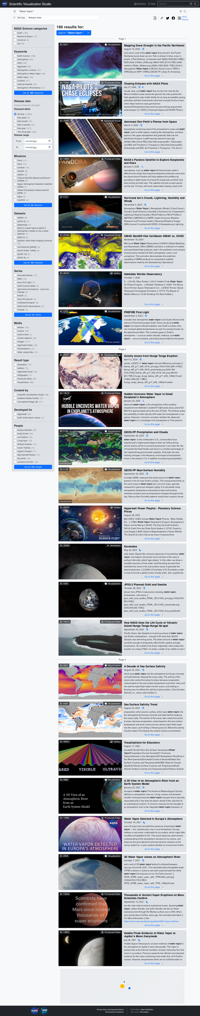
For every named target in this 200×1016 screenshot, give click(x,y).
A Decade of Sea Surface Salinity (144, 666)
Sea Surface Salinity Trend (140, 704)
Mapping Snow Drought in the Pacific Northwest (154, 45)
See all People (33, 467)
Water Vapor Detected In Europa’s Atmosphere (153, 818)
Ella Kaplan (144, 1012)
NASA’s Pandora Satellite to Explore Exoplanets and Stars (154, 161)
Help (152, 3)
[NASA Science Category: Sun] (143, 87)
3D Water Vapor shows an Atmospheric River (152, 856)
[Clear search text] (190, 3)
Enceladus (130, 546)
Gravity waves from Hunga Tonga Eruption (151, 355)
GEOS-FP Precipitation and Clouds (146, 431)
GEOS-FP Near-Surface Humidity (144, 470)
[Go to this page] (90, 60)
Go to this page (152, 75)
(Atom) (185, 19)
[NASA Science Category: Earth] (143, 49)
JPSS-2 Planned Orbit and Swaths (145, 584)
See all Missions (33, 205)
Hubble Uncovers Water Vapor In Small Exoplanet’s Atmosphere (148, 395)
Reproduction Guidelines (114, 1012)
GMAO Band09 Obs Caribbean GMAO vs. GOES (154, 235)
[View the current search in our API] (155, 18)
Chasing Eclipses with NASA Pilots (146, 83)
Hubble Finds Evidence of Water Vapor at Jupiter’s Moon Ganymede (150, 934)
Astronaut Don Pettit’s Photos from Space (150, 121)
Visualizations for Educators (142, 742)
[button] (88, 32)
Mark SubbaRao (147, 1010)
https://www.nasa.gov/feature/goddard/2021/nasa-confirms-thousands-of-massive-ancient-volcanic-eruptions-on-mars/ (151, 923)
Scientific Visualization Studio (30, 3)
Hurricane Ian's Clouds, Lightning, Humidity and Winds (154, 199)
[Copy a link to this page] (162, 18)
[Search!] (195, 3)
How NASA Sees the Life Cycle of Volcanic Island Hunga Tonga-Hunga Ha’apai (150, 624)
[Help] (14, 11)
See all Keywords (33, 92)
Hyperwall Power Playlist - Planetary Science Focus (152, 510)
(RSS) (184, 16)
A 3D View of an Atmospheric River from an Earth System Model (151, 782)
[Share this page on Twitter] (167, 18)
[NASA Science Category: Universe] (142, 166)
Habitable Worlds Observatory (143, 273)
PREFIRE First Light (136, 312)
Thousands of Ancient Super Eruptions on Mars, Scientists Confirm (154, 896)
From (18, 141)
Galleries (141, 3)
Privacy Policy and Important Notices (110, 1010)
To (17, 147)
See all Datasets (33, 262)
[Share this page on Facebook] (173, 18)
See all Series (33, 314)
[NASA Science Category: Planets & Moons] (140, 550)
